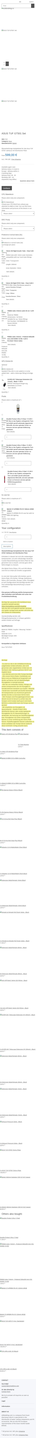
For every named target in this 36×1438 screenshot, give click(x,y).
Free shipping (16, 159)
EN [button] (20, 2)
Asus (10, 141)
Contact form (6, 1392)
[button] (24, 2)
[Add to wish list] (3, 27)
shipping (22, 1431)
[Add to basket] (3, 19)
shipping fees (23, 1435)
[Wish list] (27, 2)
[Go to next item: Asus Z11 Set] (3, 13)
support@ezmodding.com (10, 1386)
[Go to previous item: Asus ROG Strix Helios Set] (6, 13)
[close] (3, 23)
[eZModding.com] (8, 8)
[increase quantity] (32, 437)
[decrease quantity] (3, 437)
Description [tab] (7, 546)
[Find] (32, 6)
